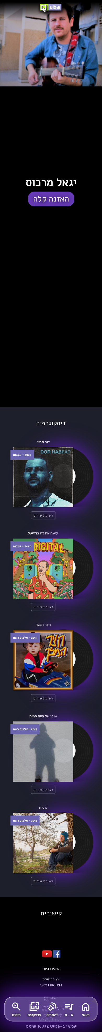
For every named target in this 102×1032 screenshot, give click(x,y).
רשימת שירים (43, 515)
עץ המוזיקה (51, 979)
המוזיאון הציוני (51, 984)
